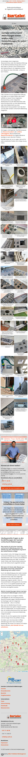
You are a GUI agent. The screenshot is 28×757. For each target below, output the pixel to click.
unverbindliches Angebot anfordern (14, 2)
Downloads (4, 705)
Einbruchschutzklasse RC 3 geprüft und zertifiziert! (14, 8)
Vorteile (3, 688)
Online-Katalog (5, 703)
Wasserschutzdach (8, 132)
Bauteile (3, 693)
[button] (18, 664)
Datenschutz (4, 745)
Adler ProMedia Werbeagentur (17, 754)
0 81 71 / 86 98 (12, 1)
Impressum (4, 742)
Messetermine (5, 708)
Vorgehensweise (6, 695)
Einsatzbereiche (5, 691)
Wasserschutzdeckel (7, 135)
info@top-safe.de (20, 1)
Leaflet (19, 671)
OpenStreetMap (25, 671)
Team (2, 701)
